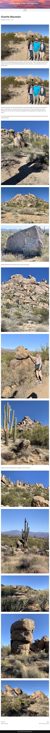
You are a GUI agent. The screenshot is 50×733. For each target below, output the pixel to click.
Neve (19, 731)
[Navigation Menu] (25, 10)
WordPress (29, 731)
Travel (12, 19)
